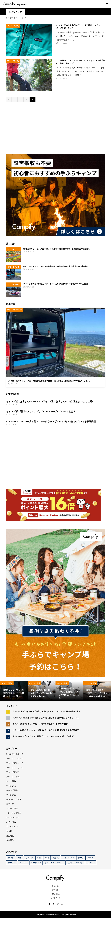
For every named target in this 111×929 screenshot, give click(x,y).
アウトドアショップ (14, 758)
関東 (20, 857)
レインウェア (68, 857)
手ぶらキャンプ (12, 826)
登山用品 (10, 835)
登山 (47, 857)
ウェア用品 (11, 781)
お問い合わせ (55, 894)
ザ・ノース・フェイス (54, 862)
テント (11, 857)
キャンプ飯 (11, 794)
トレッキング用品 (13, 813)
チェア (91, 857)
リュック (29, 857)
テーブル (12, 862)
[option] (14, 691)
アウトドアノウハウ (14, 767)
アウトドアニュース (14, 763)
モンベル (91, 862)
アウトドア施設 (12, 772)
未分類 (9, 831)
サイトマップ (55, 898)
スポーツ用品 (12, 808)
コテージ (10, 804)
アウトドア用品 (12, 776)
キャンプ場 (11, 785)
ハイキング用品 (12, 817)
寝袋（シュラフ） (75, 862)
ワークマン (36, 862)
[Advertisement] (55, 126)
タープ (81, 857)
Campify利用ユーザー (15, 754)
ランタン (23, 862)
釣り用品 (10, 840)
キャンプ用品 (12, 790)
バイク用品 (11, 822)
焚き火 (56, 857)
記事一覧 (55, 886)
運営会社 (55, 890)
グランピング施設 (13, 799)
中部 (39, 857)
